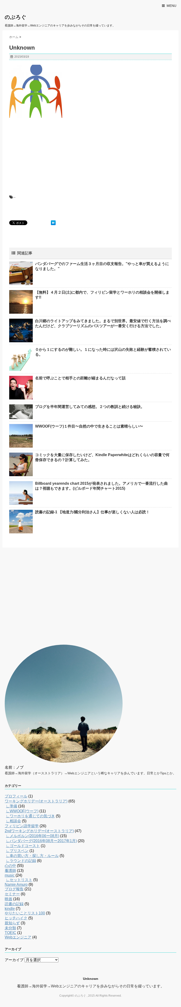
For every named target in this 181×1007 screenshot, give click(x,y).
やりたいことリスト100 (25, 913)
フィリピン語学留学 (22, 826)
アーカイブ (14, 960)
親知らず (12, 923)
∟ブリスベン (17, 851)
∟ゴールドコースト (23, 846)
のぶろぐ (15, 17)
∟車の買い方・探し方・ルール (32, 856)
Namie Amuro (16, 885)
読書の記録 (14, 904)
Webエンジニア (18, 937)
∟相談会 (13, 821)
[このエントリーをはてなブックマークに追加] (53, 222)
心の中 (10, 866)
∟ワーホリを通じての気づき (30, 816)
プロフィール (16, 796)
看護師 (10, 871)
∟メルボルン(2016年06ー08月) (32, 836)
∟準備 (11, 806)
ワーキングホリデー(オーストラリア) (36, 801)
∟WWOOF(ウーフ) (22, 811)
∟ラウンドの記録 (21, 861)
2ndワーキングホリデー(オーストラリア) (39, 831)
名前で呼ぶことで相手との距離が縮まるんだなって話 (80, 378)
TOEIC (10, 933)
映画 (8, 899)
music (10, 875)
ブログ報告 (14, 889)
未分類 (10, 928)
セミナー (12, 894)
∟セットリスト (19, 880)
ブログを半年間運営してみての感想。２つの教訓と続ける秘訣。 (89, 407)
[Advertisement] (44, 152)
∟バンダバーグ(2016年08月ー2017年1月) (41, 841)
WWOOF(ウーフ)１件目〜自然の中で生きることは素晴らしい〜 (89, 426)
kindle (10, 909)
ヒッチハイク (16, 918)
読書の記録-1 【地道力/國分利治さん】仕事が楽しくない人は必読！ (92, 512)
